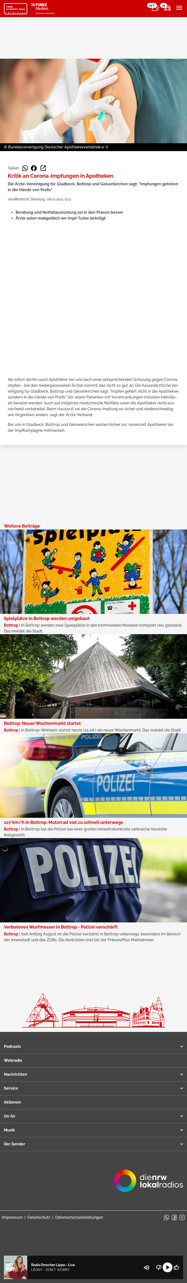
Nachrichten (15, 1074)
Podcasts (12, 1046)
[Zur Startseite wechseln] (15, 9)
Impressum (12, 1217)
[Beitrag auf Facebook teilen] (34, 168)
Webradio (13, 1060)
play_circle (167, 1267)
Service (11, 1088)
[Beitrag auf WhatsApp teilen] (25, 168)
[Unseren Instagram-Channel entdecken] (182, 1217)
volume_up (146, 1267)
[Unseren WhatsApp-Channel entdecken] (166, 1217)
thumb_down (159, 1267)
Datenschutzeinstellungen (79, 1217)
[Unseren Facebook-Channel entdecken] (174, 1217)
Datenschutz (39, 1217)
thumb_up (176, 1267)
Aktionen (12, 1102)
